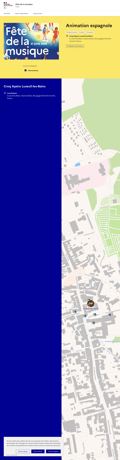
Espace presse (37, 13)
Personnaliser (23, 451)
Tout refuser (38, 451)
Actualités (7, 13)
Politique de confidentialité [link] (11, 455)
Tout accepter (53, 451)
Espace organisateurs (21, 13)
